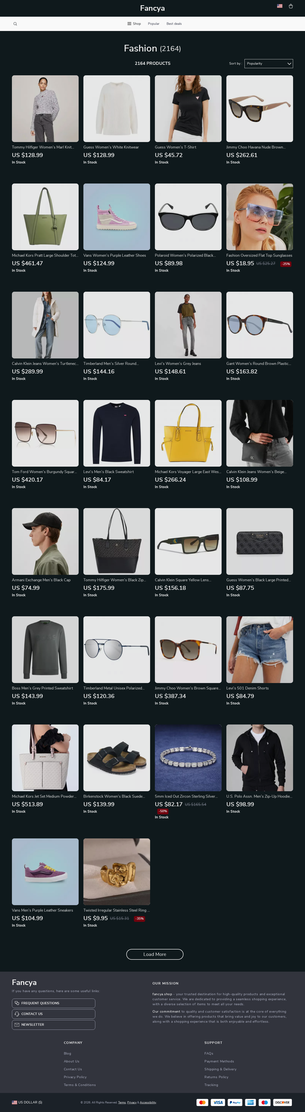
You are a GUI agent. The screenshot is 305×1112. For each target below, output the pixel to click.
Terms (122, 1102)
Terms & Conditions (80, 1085)
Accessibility (148, 1102)
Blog (67, 1053)
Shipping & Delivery (220, 1069)
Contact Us (73, 1069)
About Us (72, 1061)
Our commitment (166, 1011)
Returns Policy (216, 1077)
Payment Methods (219, 1061)
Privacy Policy (75, 1077)
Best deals (174, 24)
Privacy (132, 1102)
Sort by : (235, 63)
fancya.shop (162, 994)
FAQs (209, 1053)
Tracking (211, 1085)
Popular (153, 24)
